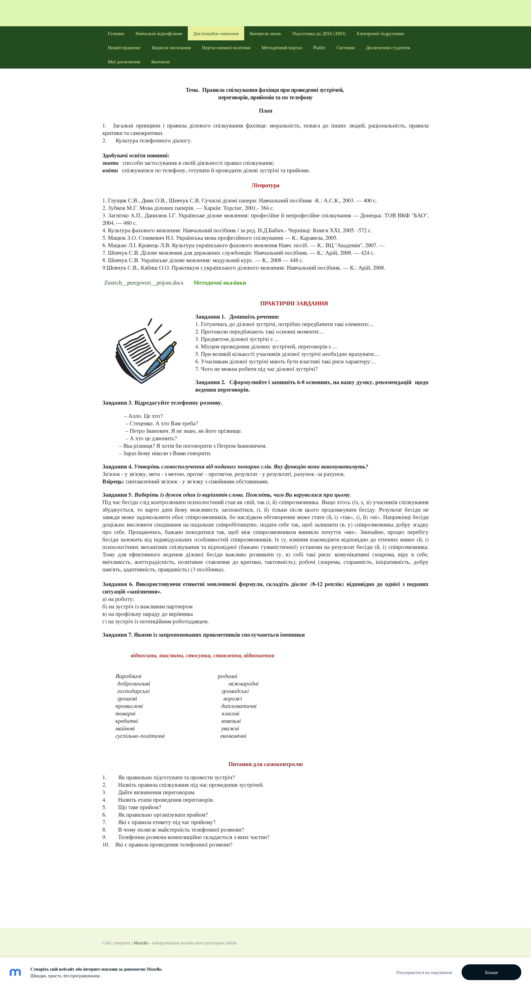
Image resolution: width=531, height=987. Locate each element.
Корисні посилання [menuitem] (171, 47)
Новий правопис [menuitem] (124, 47)
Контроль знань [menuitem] (265, 33)
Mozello (141, 943)
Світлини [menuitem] (346, 47)
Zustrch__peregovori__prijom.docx (144, 282)
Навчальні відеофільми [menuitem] (159, 33)
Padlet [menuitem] (319, 47)
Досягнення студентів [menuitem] (388, 47)
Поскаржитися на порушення (424, 972)
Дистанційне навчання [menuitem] (216, 33)
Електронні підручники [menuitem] (380, 33)
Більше (491, 972)
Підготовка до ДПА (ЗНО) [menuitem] (319, 33)
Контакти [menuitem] (160, 61)
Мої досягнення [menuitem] (124, 61)
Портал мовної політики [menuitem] (226, 47)
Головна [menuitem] (116, 33)
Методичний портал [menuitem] (282, 47)
